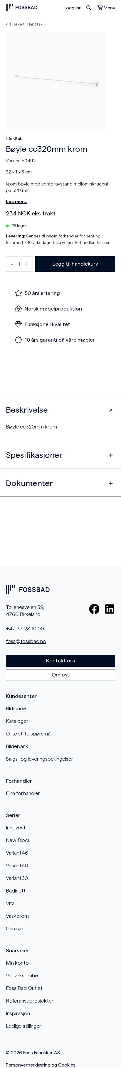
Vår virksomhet (23, 975)
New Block (18, 840)
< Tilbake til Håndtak (24, 24)
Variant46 (17, 853)
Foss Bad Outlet (24, 988)
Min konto (17, 963)
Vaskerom (17, 916)
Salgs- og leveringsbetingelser (39, 759)
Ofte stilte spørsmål (28, 733)
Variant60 (17, 878)
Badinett (16, 890)
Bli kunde (16, 708)
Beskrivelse (27, 410)
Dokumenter (29, 483)
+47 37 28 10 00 (25, 628)
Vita (10, 903)
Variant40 (17, 865)
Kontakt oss (60, 660)
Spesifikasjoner (34, 455)
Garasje (14, 928)
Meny (109, 8)
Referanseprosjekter (29, 1000)
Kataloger (17, 721)
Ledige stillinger (23, 1026)
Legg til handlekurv (75, 263)
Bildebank (17, 746)
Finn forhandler (23, 793)
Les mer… (16, 201)
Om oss (61, 674)
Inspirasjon (18, 1013)
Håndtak (14, 138)
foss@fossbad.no (26, 641)
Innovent (16, 827)
